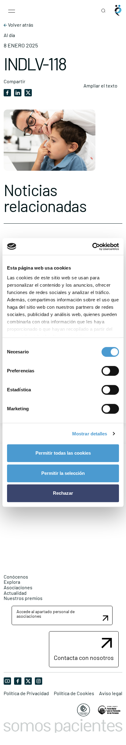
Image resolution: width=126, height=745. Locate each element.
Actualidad (15, 593)
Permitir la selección (63, 473)
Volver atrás (20, 25)
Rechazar (63, 493)
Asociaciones (18, 587)
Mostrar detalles (89, 433)
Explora (12, 582)
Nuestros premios (23, 598)
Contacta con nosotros (84, 657)
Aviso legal (110, 693)
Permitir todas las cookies (63, 453)
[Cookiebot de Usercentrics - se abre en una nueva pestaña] (92, 247)
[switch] (110, 371)
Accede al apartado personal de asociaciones (46, 614)
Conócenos (16, 576)
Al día (9, 35)
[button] (62, 615)
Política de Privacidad (26, 693)
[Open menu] (12, 10)
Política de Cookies (74, 693)
